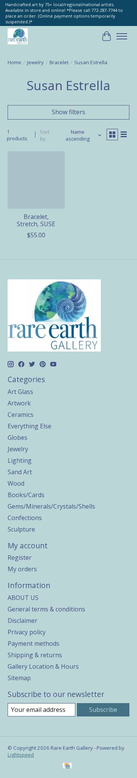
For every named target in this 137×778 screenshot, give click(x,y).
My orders (22, 569)
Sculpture (21, 529)
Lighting (20, 460)
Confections (25, 518)
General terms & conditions (46, 609)
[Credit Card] (67, 766)
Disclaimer (22, 620)
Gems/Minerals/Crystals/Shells (51, 506)
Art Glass (20, 391)
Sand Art (20, 472)
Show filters (68, 112)
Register (20, 557)
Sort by (44, 135)
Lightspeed (21, 754)
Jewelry (35, 62)
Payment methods (33, 643)
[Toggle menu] (121, 36)
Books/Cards (26, 495)
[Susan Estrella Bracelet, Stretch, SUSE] (36, 180)
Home (14, 62)
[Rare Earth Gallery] (18, 36)
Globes (17, 437)
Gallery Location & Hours (43, 666)
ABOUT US (23, 597)
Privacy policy (27, 632)
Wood (16, 483)
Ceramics (20, 414)
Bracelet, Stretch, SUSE (36, 220)
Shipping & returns (35, 655)
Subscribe (103, 709)
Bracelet (58, 62)
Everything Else (29, 426)
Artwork (19, 403)
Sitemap (19, 678)
